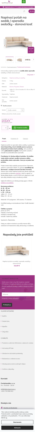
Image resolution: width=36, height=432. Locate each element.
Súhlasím (17, 428)
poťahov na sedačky (7, 183)
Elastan (22, 86)
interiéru (18, 173)
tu (6, 418)
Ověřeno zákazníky (8, 369)
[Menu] (31, 11)
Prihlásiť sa (7, 305)
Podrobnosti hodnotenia (23, 67)
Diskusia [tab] (25, 138)
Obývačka (5, 332)
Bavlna (11, 86)
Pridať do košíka (22, 128)
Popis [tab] (4, 138)
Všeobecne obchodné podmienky (12, 353)
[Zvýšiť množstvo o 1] (8, 127)
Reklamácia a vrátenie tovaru (11, 358)
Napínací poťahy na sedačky (17, 78)
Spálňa (4, 316)
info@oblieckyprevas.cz (8, 389)
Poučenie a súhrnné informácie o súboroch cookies (17, 343)
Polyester (16, 86)
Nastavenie (17, 422)
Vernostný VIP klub (7, 348)
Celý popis (30, 74)
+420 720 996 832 (7, 391)
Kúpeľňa (4, 326)
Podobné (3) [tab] (14, 138)
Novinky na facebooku (10, 408)
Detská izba (5, 321)
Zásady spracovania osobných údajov (14, 364)
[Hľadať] (24, 11)
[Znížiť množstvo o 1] (8, 129)
